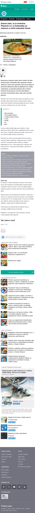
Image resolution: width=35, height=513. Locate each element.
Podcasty (4, 475)
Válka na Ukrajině (6, 454)
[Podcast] (1, 76)
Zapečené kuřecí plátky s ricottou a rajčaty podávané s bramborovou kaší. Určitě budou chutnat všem (21, 297)
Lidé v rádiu (21, 459)
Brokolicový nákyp (14, 260)
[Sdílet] (4, 76)
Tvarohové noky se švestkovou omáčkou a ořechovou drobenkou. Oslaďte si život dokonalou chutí (20, 289)
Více (29, 19)
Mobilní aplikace (6, 477)
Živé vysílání (5, 470)
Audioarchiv (24, 9)
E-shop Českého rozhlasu (11, 367)
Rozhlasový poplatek (24, 466)
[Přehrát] (3, 70)
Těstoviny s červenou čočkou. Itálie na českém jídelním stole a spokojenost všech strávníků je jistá (20, 314)
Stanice (3, 459)
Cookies (3, 508)
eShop (3, 461)
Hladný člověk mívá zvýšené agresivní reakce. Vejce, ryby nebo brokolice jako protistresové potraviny (21, 246)
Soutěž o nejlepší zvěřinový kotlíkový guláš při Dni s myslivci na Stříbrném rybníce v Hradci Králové (21, 350)
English (28, 508)
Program (17, 9)
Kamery (32, 9)
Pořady (11, 19)
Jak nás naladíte (23, 454)
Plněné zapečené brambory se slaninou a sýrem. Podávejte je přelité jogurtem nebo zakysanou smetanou (21, 281)
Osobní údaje (11, 508)
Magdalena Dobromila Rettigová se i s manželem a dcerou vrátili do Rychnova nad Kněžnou (21, 334)
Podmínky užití (20, 508)
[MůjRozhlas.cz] (3, 36)
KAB (6, 224)
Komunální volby (6, 457)
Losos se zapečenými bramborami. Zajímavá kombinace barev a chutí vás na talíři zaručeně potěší (20, 321)
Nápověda (21, 457)
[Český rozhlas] (6, 2)
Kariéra (20, 461)
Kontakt (20, 464)
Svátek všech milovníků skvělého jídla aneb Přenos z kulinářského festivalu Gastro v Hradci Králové (21, 342)
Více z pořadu (6, 330)
